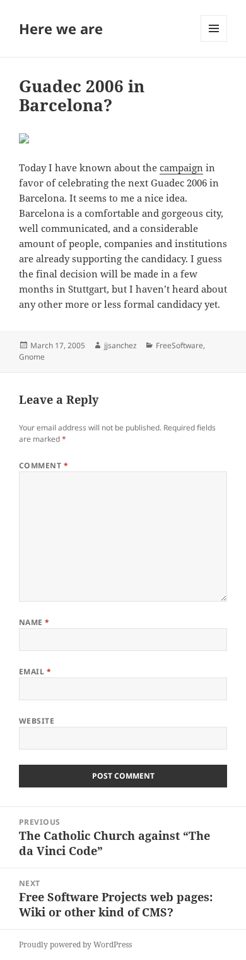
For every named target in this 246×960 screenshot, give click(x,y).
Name (34, 622)
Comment (43, 465)
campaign (181, 167)
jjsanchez (120, 345)
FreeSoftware (179, 345)
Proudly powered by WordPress (75, 944)
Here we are (61, 28)
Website (36, 720)
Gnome (32, 356)
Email (35, 671)
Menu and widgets (214, 41)
